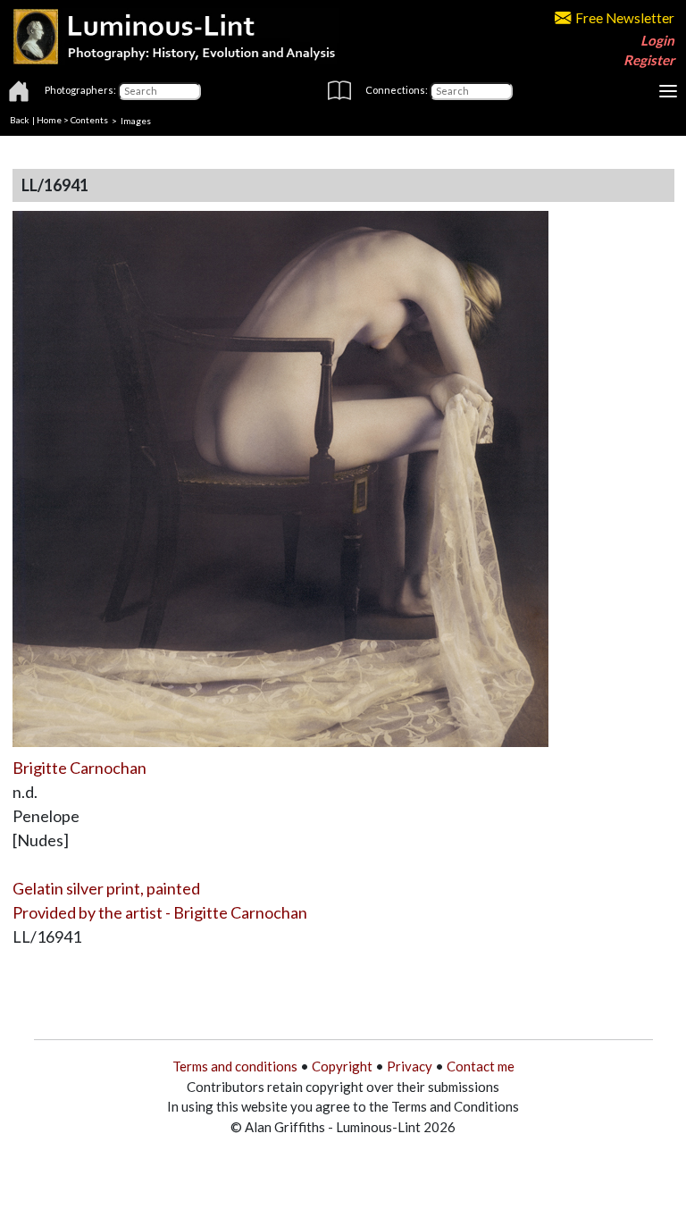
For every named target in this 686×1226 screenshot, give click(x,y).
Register (648, 60)
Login (657, 40)
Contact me (480, 1066)
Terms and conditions (234, 1066)
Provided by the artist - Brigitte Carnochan (160, 912)
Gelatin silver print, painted (106, 888)
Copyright (342, 1066)
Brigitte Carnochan (79, 767)
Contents (89, 119)
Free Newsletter (624, 18)
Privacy (409, 1066)
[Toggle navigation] (668, 91)
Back (19, 119)
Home (49, 119)
